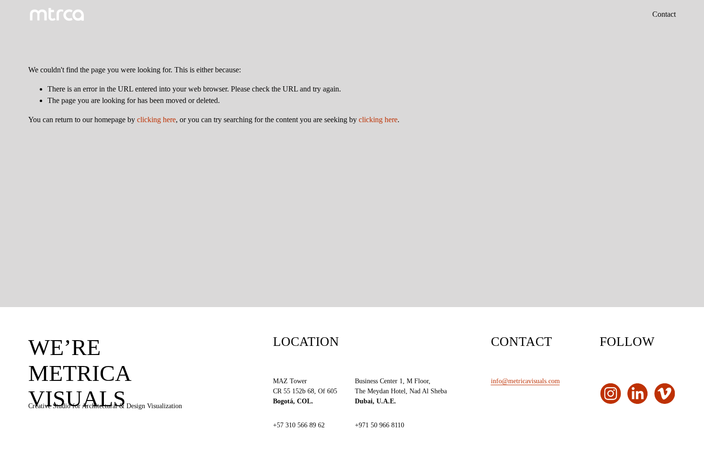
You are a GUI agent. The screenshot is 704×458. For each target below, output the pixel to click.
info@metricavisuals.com (525, 381)
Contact (664, 14)
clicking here (156, 119)
